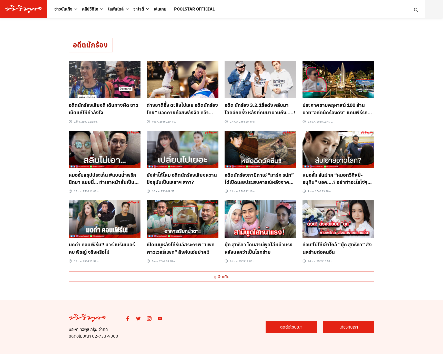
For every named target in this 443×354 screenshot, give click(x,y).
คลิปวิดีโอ (90, 9)
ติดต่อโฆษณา (291, 327)
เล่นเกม (160, 9)
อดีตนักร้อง (90, 44)
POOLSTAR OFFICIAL (194, 9)
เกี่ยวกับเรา (348, 327)
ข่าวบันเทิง (63, 9)
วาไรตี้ (138, 9)
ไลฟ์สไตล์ (116, 9)
